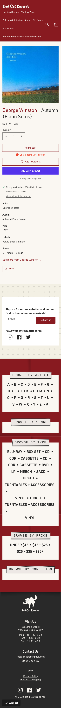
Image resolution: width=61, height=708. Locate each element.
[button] (49, 25)
